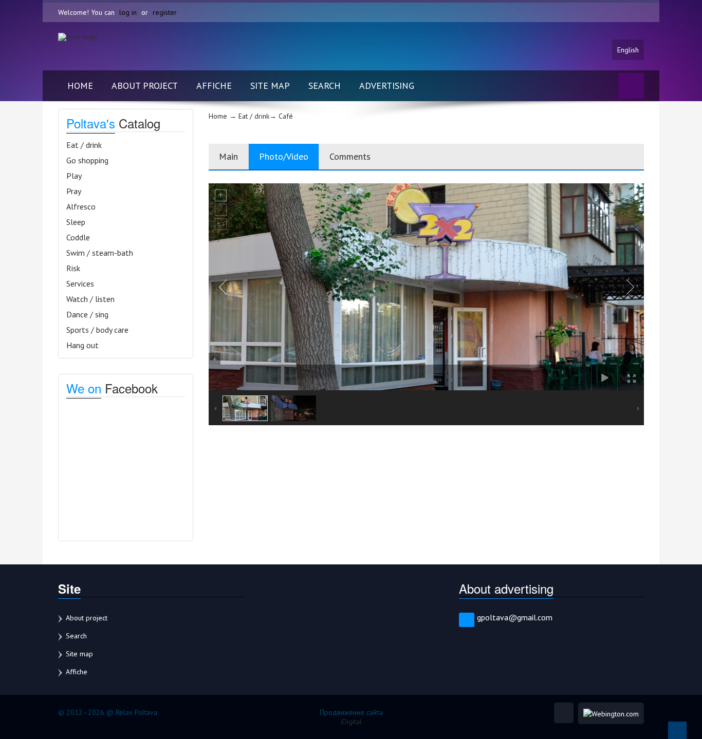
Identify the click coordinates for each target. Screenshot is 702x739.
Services (80, 283)
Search (324, 85)
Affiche (214, 85)
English (628, 49)
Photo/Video (283, 156)
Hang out (82, 345)
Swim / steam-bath (99, 253)
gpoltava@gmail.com (514, 617)
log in (128, 12)
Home (80, 85)
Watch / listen (90, 299)
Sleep (75, 222)
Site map (270, 85)
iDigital (351, 721)
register (165, 12)
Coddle (78, 237)
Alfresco (81, 206)
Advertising (386, 85)
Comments (350, 156)
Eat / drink (84, 145)
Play (74, 175)
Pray (73, 191)
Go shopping (87, 160)
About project (145, 85)
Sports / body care (97, 330)
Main (228, 156)
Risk (73, 268)
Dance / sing (87, 314)
